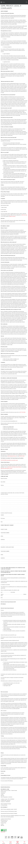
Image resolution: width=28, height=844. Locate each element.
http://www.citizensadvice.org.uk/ (6, 468)
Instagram (12, 837)
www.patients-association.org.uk (12, 460)
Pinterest (15, 837)
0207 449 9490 (22, 412)
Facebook (6, 837)
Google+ (9, 837)
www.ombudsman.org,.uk (12, 456)
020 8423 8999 (3, 460)
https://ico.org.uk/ (12, 216)
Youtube (21, 837)
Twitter (18, 837)
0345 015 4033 (21, 456)
